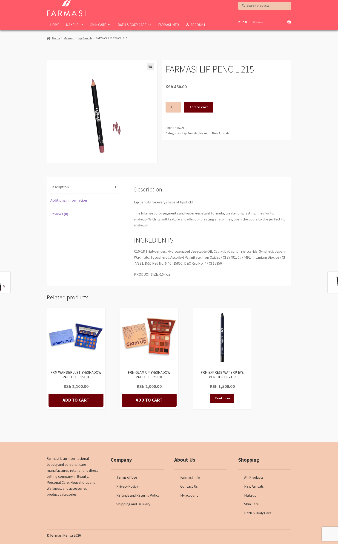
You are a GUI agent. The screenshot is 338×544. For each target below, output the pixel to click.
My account (189, 495)
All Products (254, 477)
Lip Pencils (85, 38)
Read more (222, 398)
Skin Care (98, 25)
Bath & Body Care (132, 25)
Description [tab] (59, 187)
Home (54, 25)
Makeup (72, 25)
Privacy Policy (127, 486)
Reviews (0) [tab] (59, 213)
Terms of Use (126, 477)
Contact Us (189, 486)
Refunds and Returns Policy (137, 495)
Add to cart (198, 107)
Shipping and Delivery (133, 504)
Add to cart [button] (76, 400)
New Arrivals (221, 133)
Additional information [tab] (68, 200)
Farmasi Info (168, 25)
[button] (150, 66)
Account (198, 25)
